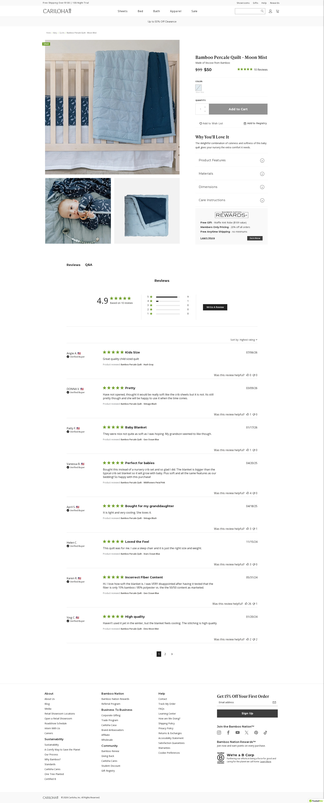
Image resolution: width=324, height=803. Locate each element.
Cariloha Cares (52, 769)
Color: (199, 81)
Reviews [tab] (73, 265)
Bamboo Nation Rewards (115, 698)
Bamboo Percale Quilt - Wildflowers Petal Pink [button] (143, 482)
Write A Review (215, 307)
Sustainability (52, 744)
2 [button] (165, 654)
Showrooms (243, 3)
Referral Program (110, 703)
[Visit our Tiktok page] (265, 732)
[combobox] (244, 339)
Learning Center (167, 713)
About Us (50, 698)
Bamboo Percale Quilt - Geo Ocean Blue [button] (140, 439)
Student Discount (110, 765)
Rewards (274, 3)
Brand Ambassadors (112, 730)
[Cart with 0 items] (277, 11)
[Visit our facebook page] (228, 732)
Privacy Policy (165, 728)
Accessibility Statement (171, 738)
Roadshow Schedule (56, 723)
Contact (162, 698)
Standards (50, 764)
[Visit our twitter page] (246, 732)
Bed (140, 11)
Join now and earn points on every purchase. (241, 745)
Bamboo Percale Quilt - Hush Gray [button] (137, 364)
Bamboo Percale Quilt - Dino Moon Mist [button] (140, 628)
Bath (157, 11)
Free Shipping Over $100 (56, 2)
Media (48, 708)
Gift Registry (108, 770)
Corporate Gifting (110, 715)
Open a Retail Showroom (58, 718)
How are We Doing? (169, 718)
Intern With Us (52, 728)
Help (264, 3)
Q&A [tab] (88, 265)
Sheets (122, 11)
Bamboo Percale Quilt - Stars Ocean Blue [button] (140, 553)
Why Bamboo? (53, 759)
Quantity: (200, 100)
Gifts (255, 3)
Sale (194, 11)
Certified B (50, 779)
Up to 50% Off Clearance (162, 21)
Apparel (175, 11)
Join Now (255, 238)
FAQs (161, 708)
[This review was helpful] (248, 375)
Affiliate (105, 734)
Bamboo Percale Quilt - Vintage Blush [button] (139, 403)
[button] (257, 123)
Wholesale (107, 739)
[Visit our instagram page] (219, 732)
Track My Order (167, 703)
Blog (47, 703)
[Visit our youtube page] (237, 732)
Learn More (207, 238)
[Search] (262, 11)
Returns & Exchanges (170, 733)
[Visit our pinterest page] (256, 732)
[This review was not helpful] (254, 375)
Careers (49, 733)
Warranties (164, 747)
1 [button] (159, 654)
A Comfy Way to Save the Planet (62, 749)
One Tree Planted (54, 774)
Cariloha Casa (108, 725)
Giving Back (107, 756)
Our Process (51, 754)
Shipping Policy (166, 723)
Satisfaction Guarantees (171, 743)
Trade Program (109, 720)
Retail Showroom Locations (60, 713)
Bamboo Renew (110, 751)
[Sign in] (270, 11)
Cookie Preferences (169, 752)
